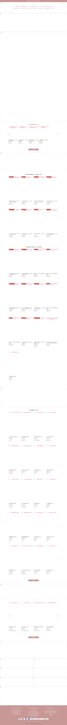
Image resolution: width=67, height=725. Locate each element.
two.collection (53, 710)
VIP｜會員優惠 (33, 710)
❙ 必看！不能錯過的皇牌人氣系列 (32, 6)
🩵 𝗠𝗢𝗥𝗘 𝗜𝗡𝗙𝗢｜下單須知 (49, 8)
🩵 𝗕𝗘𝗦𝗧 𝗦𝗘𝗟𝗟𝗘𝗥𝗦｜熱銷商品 (26, 8)
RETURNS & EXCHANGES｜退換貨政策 (33, 712)
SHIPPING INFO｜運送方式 (33, 711)
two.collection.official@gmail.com (52, 712)
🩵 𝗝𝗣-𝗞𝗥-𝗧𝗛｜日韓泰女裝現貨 (38, 8)
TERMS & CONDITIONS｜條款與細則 (33, 715)
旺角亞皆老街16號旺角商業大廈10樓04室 (16, 710)
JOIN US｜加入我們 (33, 716)
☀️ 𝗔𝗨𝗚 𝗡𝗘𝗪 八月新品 (16, 8)
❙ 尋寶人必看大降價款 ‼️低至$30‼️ (45, 6)
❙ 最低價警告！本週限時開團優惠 (20, 6)
